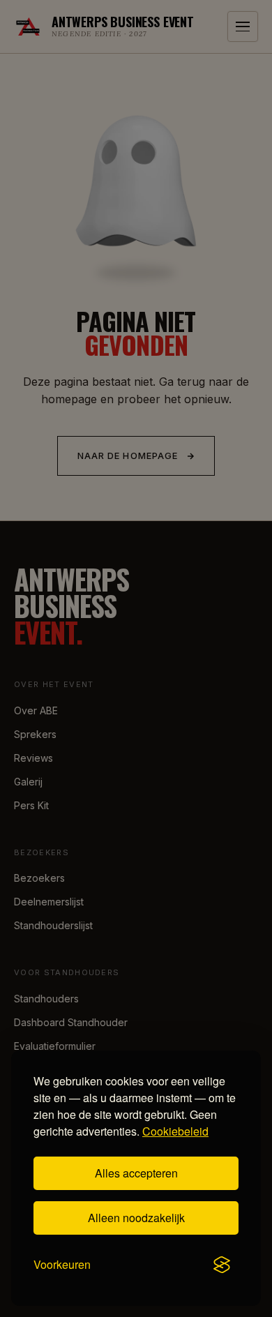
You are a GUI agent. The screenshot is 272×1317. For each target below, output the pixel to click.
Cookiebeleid (175, 1131)
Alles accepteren (136, 1173)
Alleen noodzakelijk (136, 1218)
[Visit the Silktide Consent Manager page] (222, 1264)
